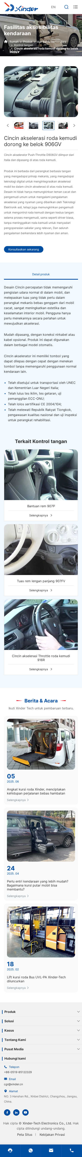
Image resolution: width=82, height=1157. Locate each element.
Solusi (9, 1021)
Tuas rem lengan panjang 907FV (41, 581)
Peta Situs (24, 1135)
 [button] (74, 125)
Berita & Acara (41, 701)
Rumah (14, 41)
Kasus (9, 1030)
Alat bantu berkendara (51, 41)
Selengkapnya (41, 515)
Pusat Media (13, 1049)
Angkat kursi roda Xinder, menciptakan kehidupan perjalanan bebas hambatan (36, 791)
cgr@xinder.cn (13, 1084)
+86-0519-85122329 (18, 1072)
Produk (27, 41)
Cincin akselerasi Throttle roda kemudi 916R (41, 658)
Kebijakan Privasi (52, 1135)
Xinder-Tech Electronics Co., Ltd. (47, 1123)
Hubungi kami (15, 1058)
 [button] (8, 125)
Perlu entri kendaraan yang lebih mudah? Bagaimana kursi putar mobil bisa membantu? (37, 885)
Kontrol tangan (23, 45)
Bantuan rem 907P (41, 506)
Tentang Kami (15, 1040)
